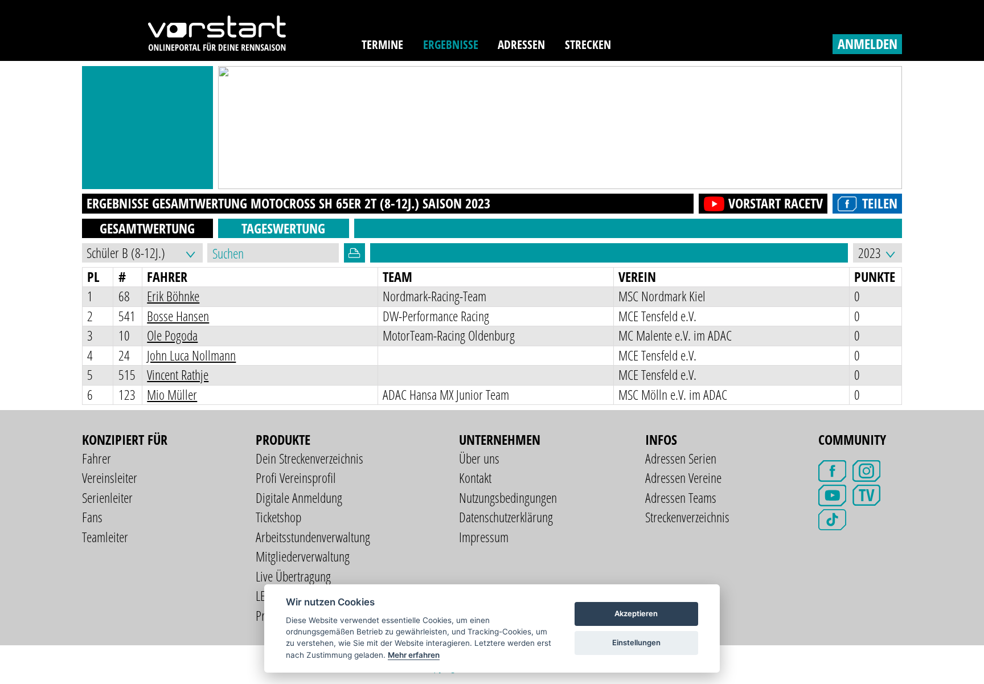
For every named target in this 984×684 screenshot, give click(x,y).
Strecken (588, 44)
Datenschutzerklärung (506, 516)
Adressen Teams (680, 497)
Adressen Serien (680, 458)
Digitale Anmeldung (299, 497)
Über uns (479, 458)
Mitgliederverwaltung (303, 556)
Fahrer (96, 458)
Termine (382, 44)
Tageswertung (283, 228)
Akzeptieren (636, 613)
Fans (92, 516)
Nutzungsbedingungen (508, 497)
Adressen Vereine (683, 477)
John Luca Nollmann (191, 355)
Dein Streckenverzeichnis (309, 458)
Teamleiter (105, 536)
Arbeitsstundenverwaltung (313, 536)
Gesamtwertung (147, 228)
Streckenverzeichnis (687, 516)
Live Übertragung (293, 576)
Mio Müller (172, 394)
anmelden (867, 43)
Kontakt (475, 477)
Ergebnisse (450, 44)
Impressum (484, 536)
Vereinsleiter (109, 477)
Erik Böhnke (173, 295)
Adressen (521, 44)
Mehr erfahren (414, 655)
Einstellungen (636, 642)
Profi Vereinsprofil (296, 477)
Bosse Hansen (178, 315)
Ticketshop (278, 516)
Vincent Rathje (177, 374)
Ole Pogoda (172, 335)
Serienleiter (107, 497)
